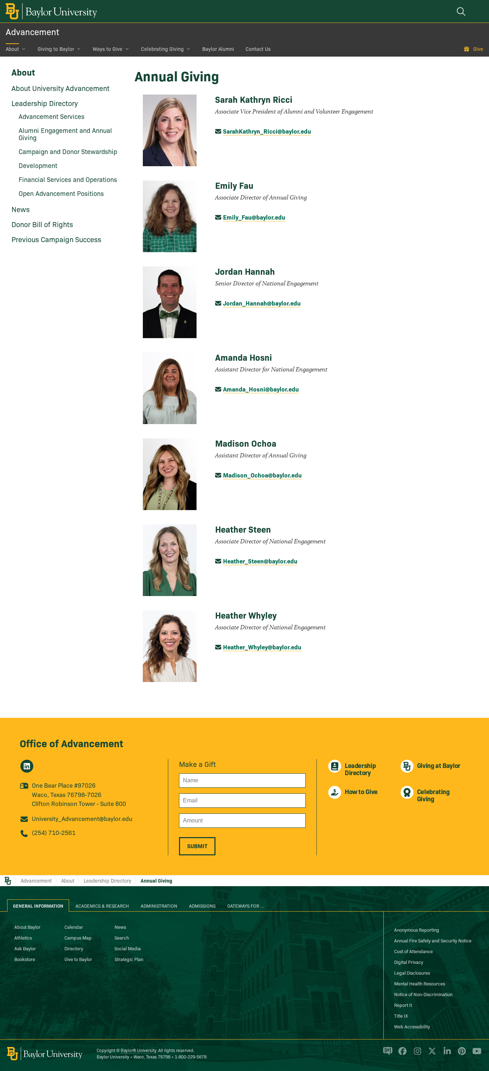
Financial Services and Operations (68, 179)
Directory (73, 948)
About (12, 48)
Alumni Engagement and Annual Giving (65, 134)
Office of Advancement (71, 743)
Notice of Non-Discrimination (423, 994)
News (20, 209)
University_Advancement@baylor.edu (82, 818)
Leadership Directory (44, 103)
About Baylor (27, 926)
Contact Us (258, 48)
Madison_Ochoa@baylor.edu (262, 475)
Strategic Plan (129, 959)
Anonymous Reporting (416, 929)
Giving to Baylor (56, 48)
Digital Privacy (408, 962)
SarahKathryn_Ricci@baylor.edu (267, 131)
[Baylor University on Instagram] (416, 1054)
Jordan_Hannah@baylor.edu (262, 303)
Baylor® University (138, 1050)
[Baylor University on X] (430, 1054)
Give (478, 48)
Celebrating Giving (162, 48)
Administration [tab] (159, 905)
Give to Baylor (78, 959)
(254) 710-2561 (54, 832)
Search (122, 937)
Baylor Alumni (218, 48)
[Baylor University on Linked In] (446, 1054)
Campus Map (78, 937)
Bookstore (24, 959)
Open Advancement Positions (61, 193)
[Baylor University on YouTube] (475, 1054)
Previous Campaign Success (56, 239)
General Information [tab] (38, 905)
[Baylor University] (50, 11)
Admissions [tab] (202, 905)
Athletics (23, 937)
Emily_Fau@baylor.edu (254, 217)
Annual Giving (156, 880)
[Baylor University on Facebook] (401, 1054)
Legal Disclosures (412, 972)
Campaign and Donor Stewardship (68, 151)
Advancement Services (51, 116)
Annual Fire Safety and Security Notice (432, 940)
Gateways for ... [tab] (246, 905)
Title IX (401, 1015)
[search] (462, 11)
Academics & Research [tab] (102, 905)
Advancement (32, 31)
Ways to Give (107, 48)
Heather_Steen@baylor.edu (260, 561)
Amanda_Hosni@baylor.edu (261, 389)
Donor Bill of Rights (42, 224)
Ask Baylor (25, 948)
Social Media (128, 948)
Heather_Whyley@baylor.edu (262, 647)
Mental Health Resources (419, 983)
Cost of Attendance (413, 951)
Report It (403, 1005)
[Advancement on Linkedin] (27, 766)
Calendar (73, 926)
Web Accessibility (412, 1026)
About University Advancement (60, 88)
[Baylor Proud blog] (386, 1054)
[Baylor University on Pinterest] (460, 1054)
